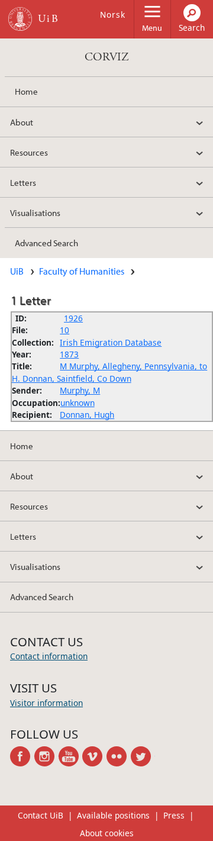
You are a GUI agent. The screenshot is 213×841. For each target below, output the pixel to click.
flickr (118, 756)
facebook (22, 756)
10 (64, 330)
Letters (23, 182)
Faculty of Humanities (81, 271)
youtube (71, 756)
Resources (29, 152)
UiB (17, 271)
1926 (73, 318)
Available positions (113, 815)
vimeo (94, 756)
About (21, 122)
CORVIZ (107, 57)
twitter (143, 756)
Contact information (49, 656)
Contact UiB (40, 815)
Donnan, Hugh (87, 414)
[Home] (20, 19)
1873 (69, 354)
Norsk (112, 14)
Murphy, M (80, 390)
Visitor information (46, 702)
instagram (46, 756)
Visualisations (35, 212)
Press (174, 815)
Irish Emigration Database (111, 342)
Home (26, 91)
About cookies (107, 833)
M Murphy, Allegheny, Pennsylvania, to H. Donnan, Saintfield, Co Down (110, 372)
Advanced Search (46, 243)
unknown (77, 402)
